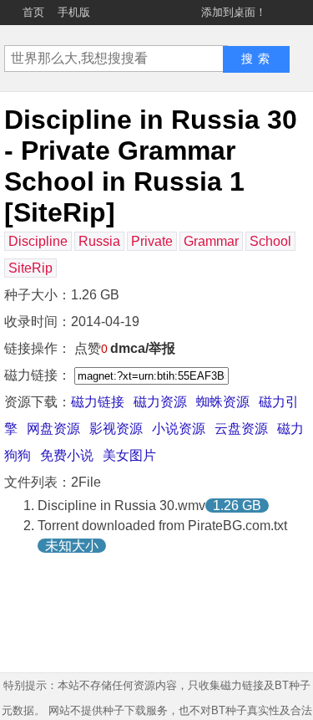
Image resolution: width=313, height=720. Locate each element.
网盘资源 (53, 428)
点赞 (91, 348)
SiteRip (30, 268)
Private (152, 241)
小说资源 (178, 428)
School (270, 241)
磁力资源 (160, 402)
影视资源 (116, 428)
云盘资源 (241, 428)
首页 (33, 12)
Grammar (211, 241)
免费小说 (66, 455)
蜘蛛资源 (223, 402)
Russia (99, 241)
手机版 (74, 12)
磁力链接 (97, 402)
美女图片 (129, 455)
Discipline (38, 241)
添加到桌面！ (233, 12)
